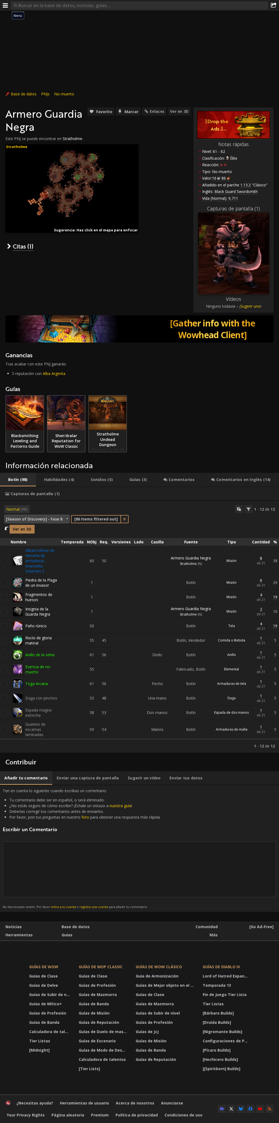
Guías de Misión (94, 1013)
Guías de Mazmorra (98, 994)
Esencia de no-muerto (38, 669)
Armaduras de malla (231, 729)
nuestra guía (120, 805)
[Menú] (5, 5)
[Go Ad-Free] (261, 926)
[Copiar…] (239, 509)
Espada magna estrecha (38, 712)
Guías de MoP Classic (101, 966)
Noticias (13, 926)
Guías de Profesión (47, 1013)
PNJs (45, 93)
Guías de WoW (43, 966)
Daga (232, 698)
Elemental (231, 669)
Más (214, 934)
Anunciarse (172, 1103)
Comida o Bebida (231, 640)
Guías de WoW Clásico (159, 966)
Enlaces (157, 111)
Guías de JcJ (147, 1031)
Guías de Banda (44, 1022)
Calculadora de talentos (50, 1031)
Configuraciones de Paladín (227, 1040)
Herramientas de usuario (84, 1103)
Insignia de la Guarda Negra (37, 611)
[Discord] (222, 1109)
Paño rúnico (36, 625)
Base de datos (24, 93)
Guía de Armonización (157, 976)
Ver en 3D (179, 111)
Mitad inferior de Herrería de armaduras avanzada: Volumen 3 (39, 561)
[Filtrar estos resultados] (248, 509)
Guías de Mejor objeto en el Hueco (166, 985)
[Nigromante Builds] (222, 1031)
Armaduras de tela (231, 683)
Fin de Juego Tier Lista (225, 994)
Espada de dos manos (231, 712)
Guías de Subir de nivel (50, 994)
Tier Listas (39, 1040)
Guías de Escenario (97, 1040)
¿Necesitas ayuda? (34, 1103)
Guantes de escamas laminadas (35, 729)
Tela (231, 625)
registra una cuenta (94, 907)
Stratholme (72, 138)
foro (85, 817)
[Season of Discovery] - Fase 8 (34, 519)
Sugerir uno (250, 306)
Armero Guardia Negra (191, 558)
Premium (100, 1115)
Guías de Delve (43, 985)
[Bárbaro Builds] (218, 1013)
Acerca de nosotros (135, 1103)
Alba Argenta (54, 373)
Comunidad (207, 926)
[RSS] (269, 1109)
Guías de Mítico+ (45, 1003)
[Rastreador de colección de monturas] (139, 329)
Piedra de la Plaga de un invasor (41, 582)
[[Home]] (8, 1104)
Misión (231, 560)
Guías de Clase (43, 976)
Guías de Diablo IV (221, 966)
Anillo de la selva (39, 654)
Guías (67, 934)
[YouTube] (260, 1109)
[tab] (18, 479)
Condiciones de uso (183, 1115)
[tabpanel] (139, 627)
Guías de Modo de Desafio (104, 1050)
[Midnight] (39, 1050)
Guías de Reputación (99, 1022)
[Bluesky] (241, 1109)
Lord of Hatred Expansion (227, 976)
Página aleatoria (67, 1115)
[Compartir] (273, 5)
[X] (231, 1109)
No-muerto (64, 93)
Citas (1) (23, 246)
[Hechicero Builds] (220, 1059)
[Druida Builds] (217, 1022)
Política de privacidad (137, 1115)
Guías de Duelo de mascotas (104, 1031)
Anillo (231, 654)
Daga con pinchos (41, 698)
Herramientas (19, 934)
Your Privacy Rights (26, 1115)
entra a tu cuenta (63, 907)
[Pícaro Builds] (217, 1050)
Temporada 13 (217, 985)
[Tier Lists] (89, 1068)
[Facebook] (250, 1109)
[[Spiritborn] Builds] (221, 1068)
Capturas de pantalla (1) (233, 208)
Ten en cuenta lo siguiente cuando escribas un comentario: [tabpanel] (82, 848)
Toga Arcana (36, 683)
